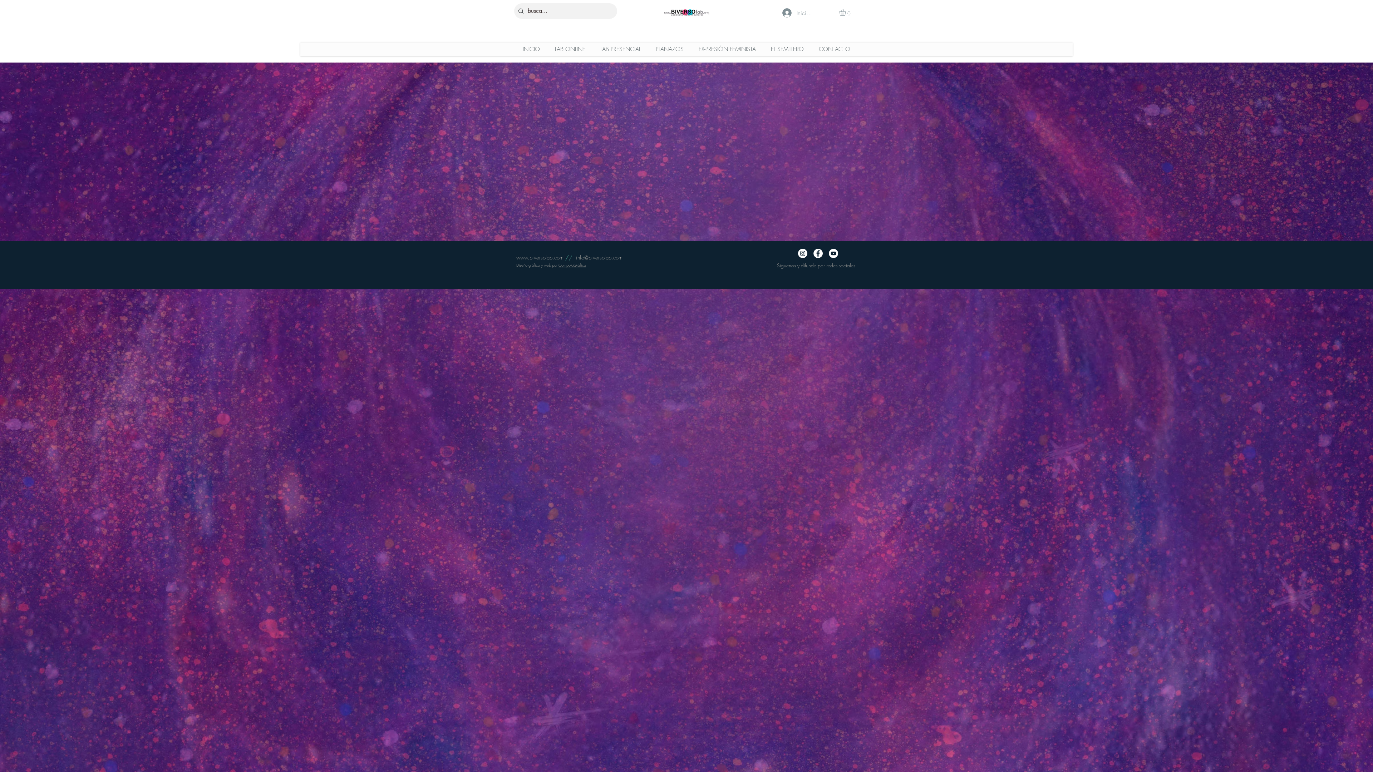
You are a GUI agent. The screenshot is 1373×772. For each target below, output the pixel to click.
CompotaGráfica (572, 265)
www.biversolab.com (540, 257)
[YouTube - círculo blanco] (833, 253)
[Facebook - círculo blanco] (818, 253)
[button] (846, 12)
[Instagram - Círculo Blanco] (802, 253)
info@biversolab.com (599, 257)
